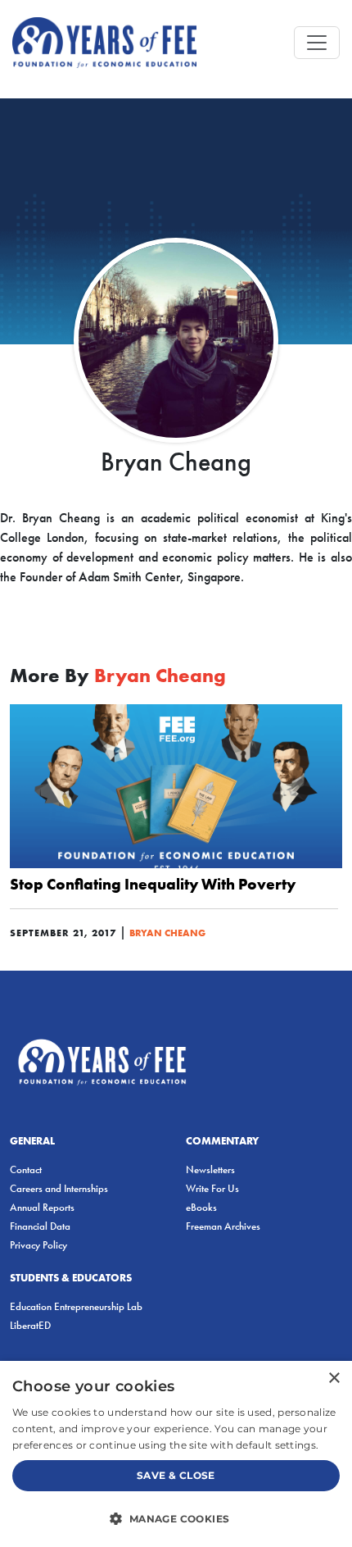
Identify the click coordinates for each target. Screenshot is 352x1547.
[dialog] (176, 1454)
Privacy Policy (38, 1245)
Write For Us (212, 1188)
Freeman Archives (223, 1226)
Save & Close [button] (176, 1475)
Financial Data (40, 1226)
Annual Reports (42, 1207)
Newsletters (210, 1169)
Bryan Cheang (167, 932)
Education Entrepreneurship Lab (76, 1306)
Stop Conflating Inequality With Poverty (153, 884)
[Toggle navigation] (317, 42)
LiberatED (30, 1325)
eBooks (201, 1207)
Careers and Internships (59, 1188)
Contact (26, 1169)
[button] (176, 1518)
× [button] (333, 1378)
